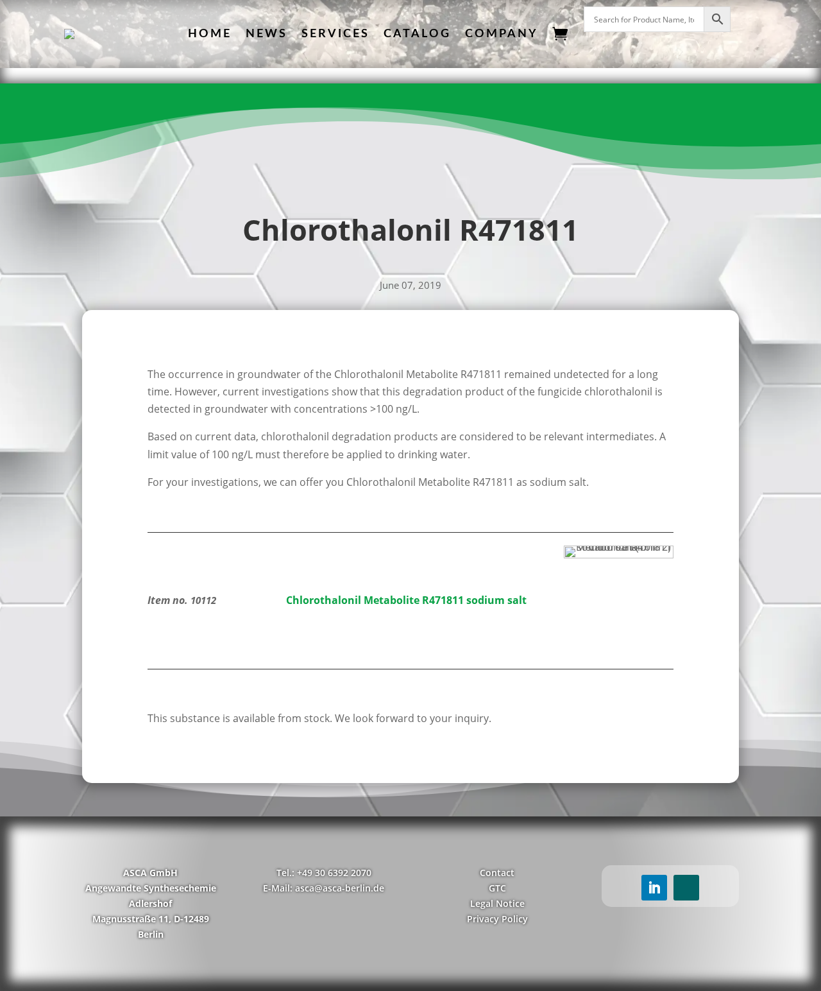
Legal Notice (497, 903)
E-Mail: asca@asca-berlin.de (323, 888)
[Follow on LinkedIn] (654, 888)
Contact (497, 872)
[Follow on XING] (686, 888)
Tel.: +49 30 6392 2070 (323, 872)
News (266, 34)
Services (335, 34)
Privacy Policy (497, 919)
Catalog (417, 34)
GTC (497, 888)
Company (501, 34)
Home (210, 34)
